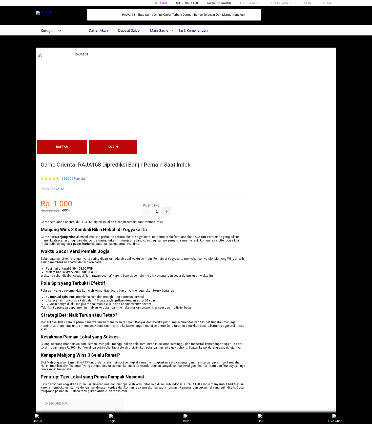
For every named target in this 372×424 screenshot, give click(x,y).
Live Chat (335, 421)
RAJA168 (160, 3)
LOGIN (307, 3)
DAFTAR (326, 3)
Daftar (186, 421)
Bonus (37, 421)
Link (260, 421)
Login (112, 421)
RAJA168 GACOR (219, 3)
